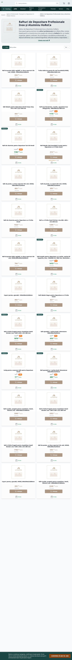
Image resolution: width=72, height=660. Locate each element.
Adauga (19, 80)
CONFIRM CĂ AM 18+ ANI (59, 656)
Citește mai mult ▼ (44, 40)
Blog (68, 9)
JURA (15, 9)
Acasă (3, 15)
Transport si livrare (41, 9)
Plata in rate (31, 9)
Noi (66, 47)
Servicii (61, 9)
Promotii (53, 9)
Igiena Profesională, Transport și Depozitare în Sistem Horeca (20, 15)
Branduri (23, 9)
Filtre (6, 47)
